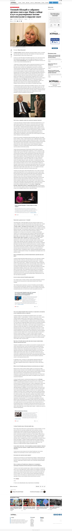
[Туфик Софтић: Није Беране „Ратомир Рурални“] (56, 502)
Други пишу (17, 7)
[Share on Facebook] (14, 21)
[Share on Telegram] (43, 486)
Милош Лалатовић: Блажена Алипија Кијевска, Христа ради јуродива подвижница (54, 71)
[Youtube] (59, 25)
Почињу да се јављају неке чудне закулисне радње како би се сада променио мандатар (54, 56)
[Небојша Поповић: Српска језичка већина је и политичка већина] (42, 502)
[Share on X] (16, 21)
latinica (53, 9)
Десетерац (12, 505)
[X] (60, 0)
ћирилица (49, 9)
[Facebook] (59, 0)
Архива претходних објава (14, 4)
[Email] (18, 21)
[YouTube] (61, 0)
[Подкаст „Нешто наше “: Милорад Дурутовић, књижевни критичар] (29, 502)
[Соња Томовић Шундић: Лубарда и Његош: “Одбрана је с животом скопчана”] (16, 502)
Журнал (50, 61)
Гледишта (12, 7)
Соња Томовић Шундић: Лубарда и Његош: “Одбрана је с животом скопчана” (16, 508)
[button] (19, 21)
